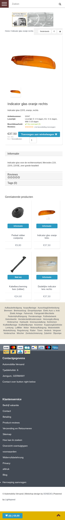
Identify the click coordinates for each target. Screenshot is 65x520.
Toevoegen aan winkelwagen (38, 134)
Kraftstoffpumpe (26, 325)
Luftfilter (18, 328)
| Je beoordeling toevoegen (45, 127)
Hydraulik (24, 322)
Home (7, 31)
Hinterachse (12, 322)
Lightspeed (10, 499)
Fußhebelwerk (49, 316)
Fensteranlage (35, 316)
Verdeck (47, 330)
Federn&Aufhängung (17, 316)
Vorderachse (9, 333)
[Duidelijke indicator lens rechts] (47, 264)
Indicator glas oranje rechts (22, 31)
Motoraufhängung (38, 328)
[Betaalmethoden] (32, 350)
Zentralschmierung (34, 333)
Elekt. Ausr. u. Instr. (51, 310)
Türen (39, 330)
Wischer (20, 333)
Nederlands (44, 31)
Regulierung (22, 330)
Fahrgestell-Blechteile (44, 313)
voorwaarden (9, 451)
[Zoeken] (60, 4)
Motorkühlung (9, 330)
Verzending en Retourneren (17, 428)
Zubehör (48, 333)
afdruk (6, 469)
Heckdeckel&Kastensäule (30, 319)
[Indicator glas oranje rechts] (34, 61)
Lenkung (10, 328)
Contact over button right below (19, 381)
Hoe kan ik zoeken (12, 440)
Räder (33, 330)
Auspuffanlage (29, 308)
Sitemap (7, 434)
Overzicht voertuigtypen (15, 445)
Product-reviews (11, 422)
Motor (26, 328)
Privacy (6, 463)
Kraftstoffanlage (10, 325)
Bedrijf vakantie (11, 405)
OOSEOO (47, 494)
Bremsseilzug (20, 310)
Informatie (13, 153)
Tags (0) (12, 183)
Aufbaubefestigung (13, 308)
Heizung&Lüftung (51, 319)
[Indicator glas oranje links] (47, 213)
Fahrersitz (28, 313)
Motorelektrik (54, 328)
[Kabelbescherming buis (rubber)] (18, 264)
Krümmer (38, 325)
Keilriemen (52, 322)
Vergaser (57, 330)
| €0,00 (14, 515)
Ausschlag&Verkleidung (48, 308)
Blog (5, 474)
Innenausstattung (38, 322)
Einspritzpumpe (35, 310)
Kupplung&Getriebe (53, 325)
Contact (7, 411)
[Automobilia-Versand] (32, 18)
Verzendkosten (17, 139)
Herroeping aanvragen (14, 482)
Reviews (13, 174)
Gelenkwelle (11, 319)
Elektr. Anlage (16, 313)
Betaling (7, 416)
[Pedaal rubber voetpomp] (18, 213)
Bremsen (8, 310)
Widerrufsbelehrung (13, 457)
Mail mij (18, 277)
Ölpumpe (57, 333)
